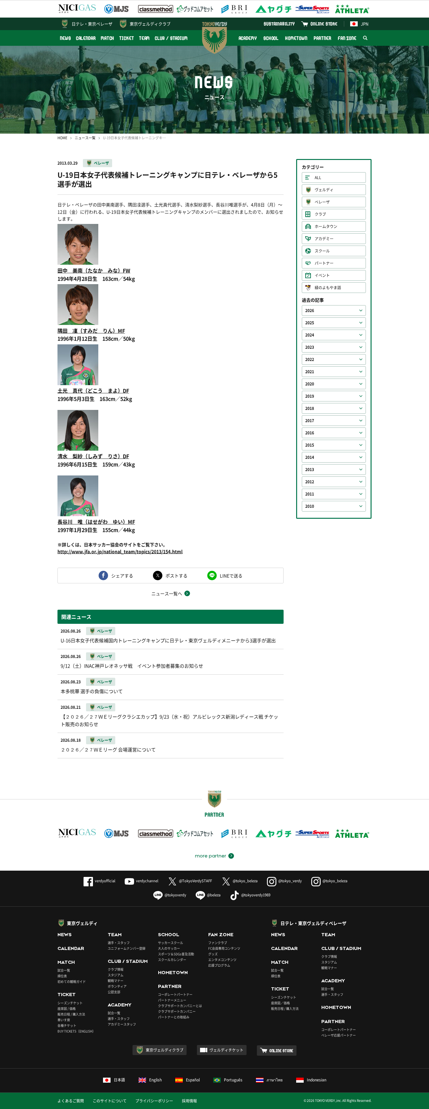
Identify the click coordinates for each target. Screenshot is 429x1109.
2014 (309, 457)
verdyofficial (105, 880)
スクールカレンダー (172, 959)
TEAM (144, 38)
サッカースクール (170, 942)
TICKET (126, 38)
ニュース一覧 (85, 138)
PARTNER (322, 38)
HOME (62, 138)
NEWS (65, 38)
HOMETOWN (296, 38)
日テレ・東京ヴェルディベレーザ (313, 923)
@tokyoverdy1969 (255, 895)
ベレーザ (101, 163)
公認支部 (114, 992)
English (155, 1080)
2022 (309, 359)
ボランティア (117, 986)
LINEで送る (231, 575)
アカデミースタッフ (122, 1024)
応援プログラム (219, 965)
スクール (322, 251)
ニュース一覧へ (166, 593)
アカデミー (324, 238)
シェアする (122, 575)
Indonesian (316, 1080)
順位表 (62, 976)
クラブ (320, 214)
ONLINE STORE (324, 23)
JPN (364, 24)
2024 (309, 335)
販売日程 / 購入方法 (71, 1014)
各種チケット (66, 1025)
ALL (318, 177)
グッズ (213, 954)
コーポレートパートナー (175, 994)
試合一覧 (63, 970)
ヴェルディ (324, 190)
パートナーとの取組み (173, 1017)
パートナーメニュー (172, 1000)
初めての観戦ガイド (71, 981)
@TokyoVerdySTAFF (195, 880)
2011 (309, 494)
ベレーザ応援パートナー (338, 1035)
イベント (322, 275)
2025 (309, 323)
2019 (309, 396)
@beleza (213, 895)
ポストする (176, 575)
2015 (309, 445)
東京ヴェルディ (82, 923)
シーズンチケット (70, 1002)
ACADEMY (248, 38)
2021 (309, 371)
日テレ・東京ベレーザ (92, 24)
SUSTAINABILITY (279, 23)
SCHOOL (271, 38)
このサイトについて (110, 1101)
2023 (309, 347)
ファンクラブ (217, 942)
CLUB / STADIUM (171, 38)
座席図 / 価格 (66, 1008)
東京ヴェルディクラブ (150, 24)
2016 (309, 433)
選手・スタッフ (119, 942)
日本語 (119, 1080)
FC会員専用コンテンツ (224, 948)
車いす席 (63, 1019)
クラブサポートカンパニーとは (180, 1005)
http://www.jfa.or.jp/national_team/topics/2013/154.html (119, 551)
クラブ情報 (115, 969)
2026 (309, 310)
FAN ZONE (347, 38)
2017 (309, 420)
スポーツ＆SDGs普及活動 (176, 954)
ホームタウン (326, 226)
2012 (309, 482)
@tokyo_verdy (290, 880)
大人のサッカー (169, 948)
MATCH (108, 38)
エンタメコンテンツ (222, 959)
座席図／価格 (280, 1002)
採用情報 (189, 1101)
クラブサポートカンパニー (177, 1011)
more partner (210, 856)
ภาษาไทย (275, 1080)
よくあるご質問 (70, 1101)
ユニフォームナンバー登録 (126, 948)
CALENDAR (86, 38)
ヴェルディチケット (226, 1050)
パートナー (324, 263)
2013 (309, 469)
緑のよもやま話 (328, 287)
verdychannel (147, 880)
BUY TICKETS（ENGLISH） (76, 1031)
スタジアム (115, 975)
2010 (309, 506)
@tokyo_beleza (245, 880)
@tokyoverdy (175, 895)
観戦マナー (115, 980)
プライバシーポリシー (154, 1101)
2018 (309, 408)
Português (233, 1080)
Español (193, 1080)
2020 (309, 384)
